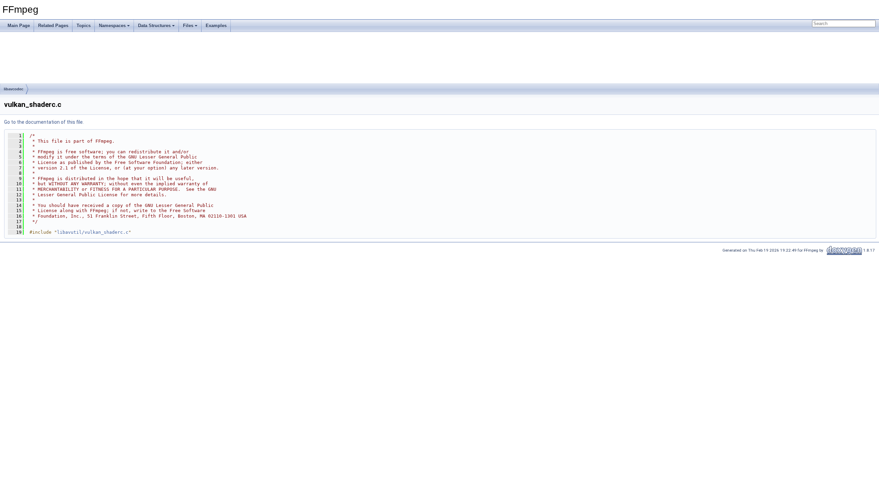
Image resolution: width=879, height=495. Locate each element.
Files (188, 25)
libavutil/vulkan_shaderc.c (92, 232)
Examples (216, 25)
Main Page (19, 25)
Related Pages (53, 25)
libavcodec (13, 89)
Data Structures (154, 25)
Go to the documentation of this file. (44, 122)
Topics (84, 25)
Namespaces (112, 25)
